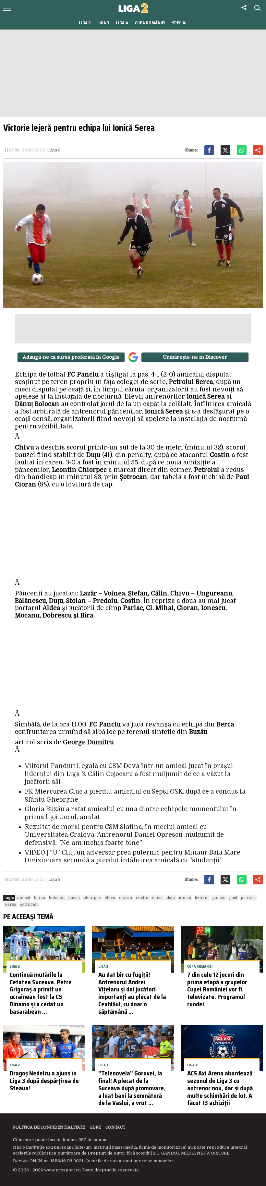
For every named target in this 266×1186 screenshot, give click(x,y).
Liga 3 (103, 22)
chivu (110, 897)
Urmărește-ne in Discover (195, 357)
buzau (74, 897)
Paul (233, 897)
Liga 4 (122, 22)
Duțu (171, 897)
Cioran (125, 897)
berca (39, 897)
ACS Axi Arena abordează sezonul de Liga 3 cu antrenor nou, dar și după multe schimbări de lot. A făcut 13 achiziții (220, 1088)
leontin (202, 897)
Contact (115, 1127)
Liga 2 (85, 22)
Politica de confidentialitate (49, 1127)
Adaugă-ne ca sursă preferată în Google (71, 357)
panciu (218, 897)
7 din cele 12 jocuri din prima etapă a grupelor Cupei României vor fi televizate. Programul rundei (217, 989)
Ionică (185, 897)
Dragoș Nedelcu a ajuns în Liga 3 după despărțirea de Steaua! (44, 1080)
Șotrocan (29, 904)
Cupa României (150, 22)
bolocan (57, 897)
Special (179, 22)
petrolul (248, 897)
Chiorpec (92, 897)
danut (157, 897)
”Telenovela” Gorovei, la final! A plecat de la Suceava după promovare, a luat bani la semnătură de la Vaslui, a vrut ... (131, 1088)
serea (10, 904)
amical (23, 897)
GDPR (95, 1127)
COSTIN (142, 897)
